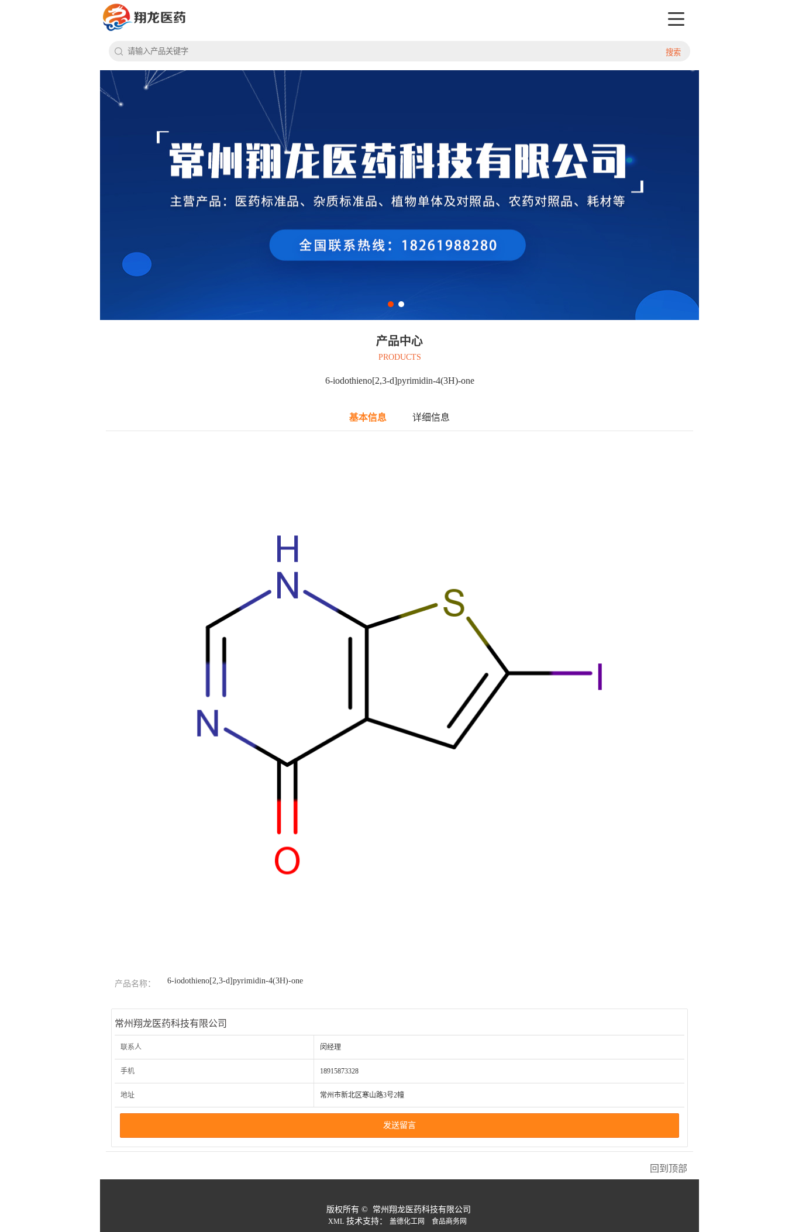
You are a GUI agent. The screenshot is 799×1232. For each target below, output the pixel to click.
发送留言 (399, 1125)
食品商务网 (449, 1221)
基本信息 (368, 417)
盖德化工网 (407, 1221)
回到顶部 (668, 1169)
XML (336, 1221)
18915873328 (339, 1071)
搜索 (673, 52)
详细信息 (431, 417)
